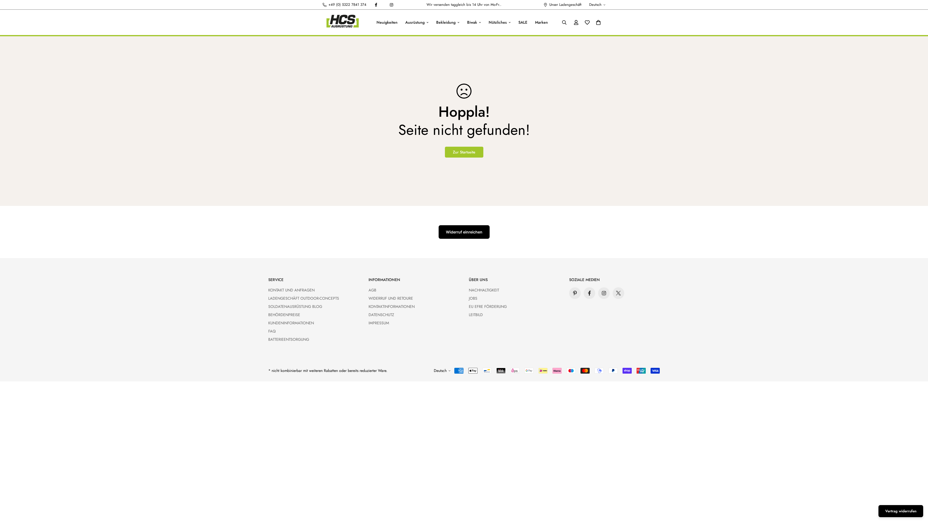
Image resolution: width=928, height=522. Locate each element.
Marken (541, 22)
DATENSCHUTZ (381, 315)
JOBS (473, 298)
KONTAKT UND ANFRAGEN (291, 290)
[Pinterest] (575, 293)
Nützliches (498, 22)
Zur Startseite (464, 152)
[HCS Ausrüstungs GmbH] (342, 22)
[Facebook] (376, 5)
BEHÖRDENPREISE (284, 315)
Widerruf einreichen (464, 232)
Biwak (472, 22)
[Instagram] (391, 5)
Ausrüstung (415, 22)
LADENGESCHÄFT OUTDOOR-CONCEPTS (303, 298)
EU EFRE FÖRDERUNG (488, 306)
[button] (598, 22)
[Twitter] (618, 293)
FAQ (272, 331)
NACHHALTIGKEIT (484, 290)
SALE (522, 22)
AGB (372, 290)
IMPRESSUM (379, 323)
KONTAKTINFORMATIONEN (392, 306)
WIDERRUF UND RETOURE (391, 298)
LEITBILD (476, 315)
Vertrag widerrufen (900, 511)
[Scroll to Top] (918, 495)
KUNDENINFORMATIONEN (291, 323)
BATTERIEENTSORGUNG (288, 339)
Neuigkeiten (387, 22)
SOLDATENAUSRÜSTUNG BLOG (295, 306)
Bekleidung (446, 22)
